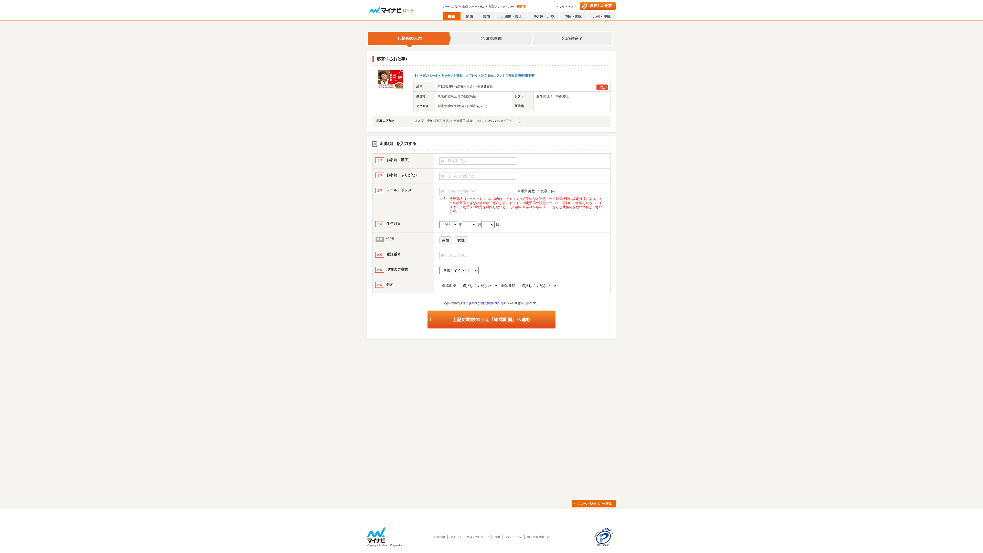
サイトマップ (567, 6)
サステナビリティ (478, 536)
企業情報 (439, 536)
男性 (445, 240)
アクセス (456, 536)
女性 (461, 240)
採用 (497, 536)
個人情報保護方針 (538, 536)
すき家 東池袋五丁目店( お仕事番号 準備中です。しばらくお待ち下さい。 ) (467, 121)
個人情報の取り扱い (494, 303)
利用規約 (468, 303)
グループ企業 (513, 536)
